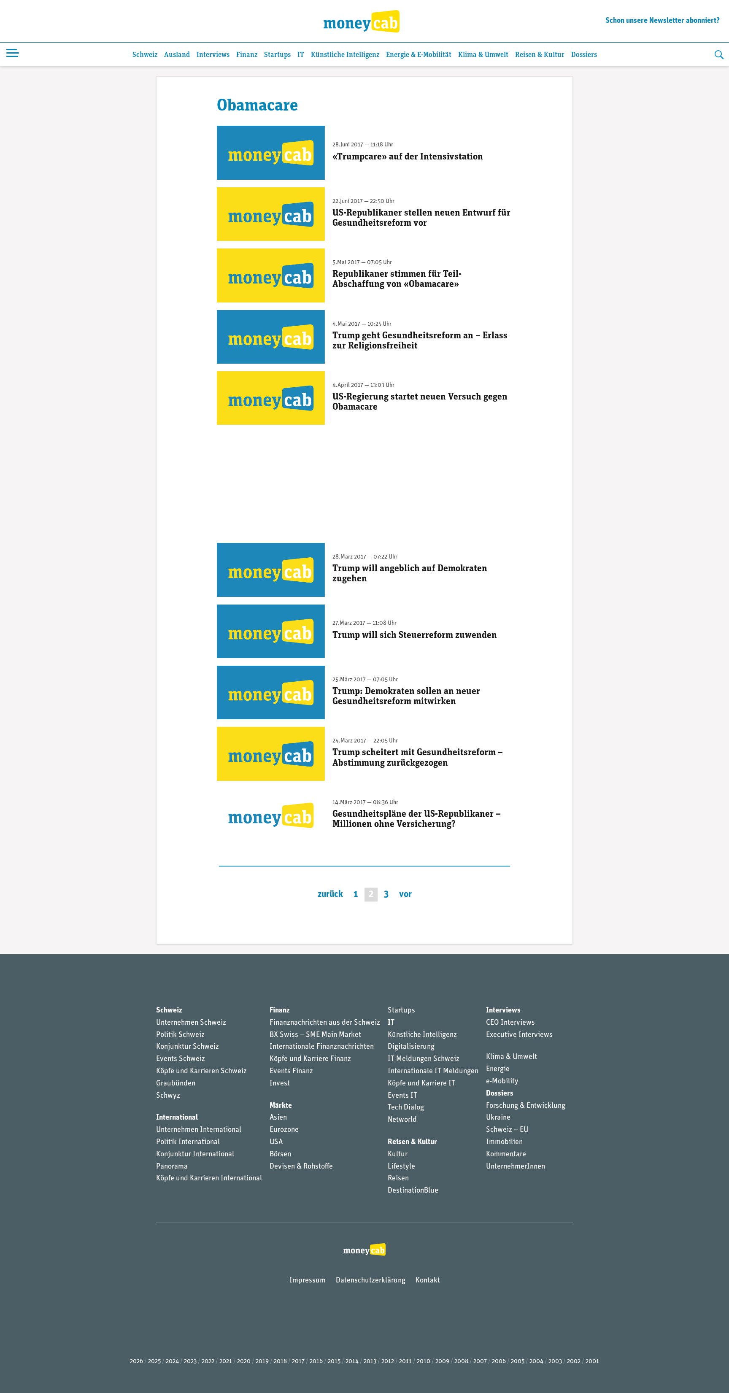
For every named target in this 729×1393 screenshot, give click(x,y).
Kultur (398, 1154)
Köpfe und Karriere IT (421, 1084)
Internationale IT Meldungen (433, 1071)
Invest (280, 1084)
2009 (442, 1361)
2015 (334, 1361)
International (177, 1118)
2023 (190, 1361)
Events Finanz (291, 1071)
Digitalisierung (411, 1047)
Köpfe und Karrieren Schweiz (201, 1071)
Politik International (188, 1142)
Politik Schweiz (180, 1035)
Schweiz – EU (507, 1130)
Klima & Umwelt (483, 55)
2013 (370, 1361)
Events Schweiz (180, 1059)
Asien (278, 1118)
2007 (480, 1361)
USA (276, 1142)
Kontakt (428, 1281)
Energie (498, 1069)
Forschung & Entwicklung (525, 1106)
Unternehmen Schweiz (191, 1023)
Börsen (280, 1154)
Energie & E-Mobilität (418, 55)
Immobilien (504, 1142)
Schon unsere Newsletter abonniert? (662, 21)
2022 (208, 1361)
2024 (172, 1361)
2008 (461, 1361)
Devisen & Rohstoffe (301, 1167)
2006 (499, 1361)
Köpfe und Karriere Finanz (310, 1059)
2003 (555, 1361)
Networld (402, 1120)
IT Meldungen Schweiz (423, 1059)
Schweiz (144, 55)
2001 (592, 1361)
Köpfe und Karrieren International (209, 1178)
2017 (298, 1361)
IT (300, 55)
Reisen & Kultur (539, 55)
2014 (352, 1361)
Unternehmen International (198, 1130)
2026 (136, 1361)
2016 (316, 1361)
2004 (536, 1361)
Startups (277, 55)
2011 (405, 1361)
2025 (154, 1361)
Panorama (172, 1167)
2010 (423, 1361)
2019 (262, 1361)
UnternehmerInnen (515, 1167)
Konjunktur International (195, 1154)
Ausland (177, 55)
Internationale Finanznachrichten (322, 1047)
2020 (244, 1361)
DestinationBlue (413, 1191)
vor (405, 894)
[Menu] (12, 54)
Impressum (307, 1281)
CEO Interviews (510, 1023)
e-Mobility (502, 1081)
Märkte (281, 1106)
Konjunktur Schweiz (187, 1047)
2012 (387, 1361)
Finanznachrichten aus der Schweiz (325, 1023)
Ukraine (498, 1118)
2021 (225, 1361)
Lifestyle (401, 1167)
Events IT (402, 1096)
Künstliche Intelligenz (345, 55)
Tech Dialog (406, 1108)
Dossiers (584, 55)
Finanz (246, 55)
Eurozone (284, 1130)
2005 (517, 1361)
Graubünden (175, 1084)
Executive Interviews (519, 1035)
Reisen (398, 1178)
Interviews (213, 55)
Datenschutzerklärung (370, 1281)
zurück (330, 894)
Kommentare (506, 1154)
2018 (280, 1361)
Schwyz (168, 1096)
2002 (573, 1361)
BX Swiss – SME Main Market (315, 1035)
